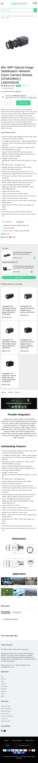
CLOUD (3, 684)
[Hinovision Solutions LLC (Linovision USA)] (19, 3)
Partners (3, 691)
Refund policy (29, 740)
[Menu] (4, 3)
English (8, 745)
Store (2, 696)
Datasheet (21, 222)
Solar (2, 681)
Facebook (5, 237)
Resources (4, 686)
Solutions (4, 689)
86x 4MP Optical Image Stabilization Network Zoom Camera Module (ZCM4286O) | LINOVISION (22, 254)
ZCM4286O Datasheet (11, 619)
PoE (2, 676)
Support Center (5, 721)
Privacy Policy (5, 713)
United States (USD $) (24, 745)
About (3, 694)
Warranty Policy (6, 711)
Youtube (13, 237)
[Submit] (35, 10)
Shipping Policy (5, 706)
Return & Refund (6, 708)
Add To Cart (19, 277)
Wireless (3, 679)
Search (6, 740)
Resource (10, 392)
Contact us (4, 718)
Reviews (17, 392)
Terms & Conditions (7, 716)
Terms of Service (17, 740)
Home (2, 16)
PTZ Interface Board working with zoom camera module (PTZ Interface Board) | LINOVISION (23, 268)
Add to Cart (23, 103)
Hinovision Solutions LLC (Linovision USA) (18, 756)
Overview (3, 392)
